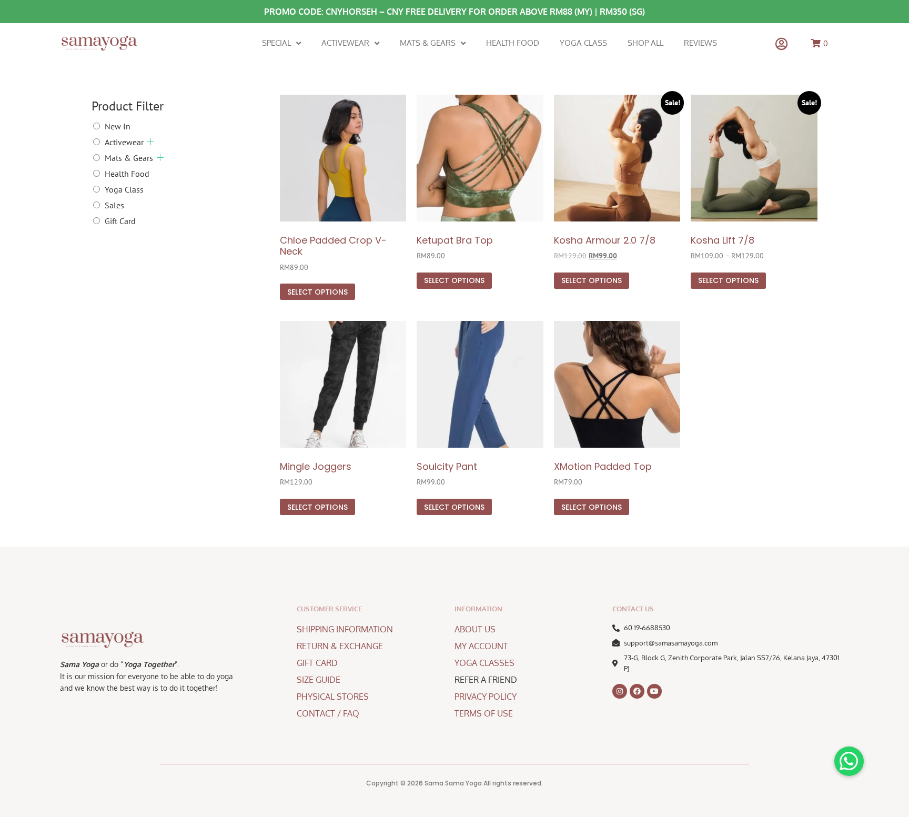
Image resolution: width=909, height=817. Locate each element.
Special (276, 43)
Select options (317, 292)
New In (117, 126)
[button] (849, 761)
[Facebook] (637, 691)
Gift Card (120, 221)
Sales (114, 205)
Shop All (645, 43)
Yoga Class (583, 43)
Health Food (512, 43)
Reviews (700, 43)
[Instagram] (619, 691)
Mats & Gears (428, 43)
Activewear (345, 43)
